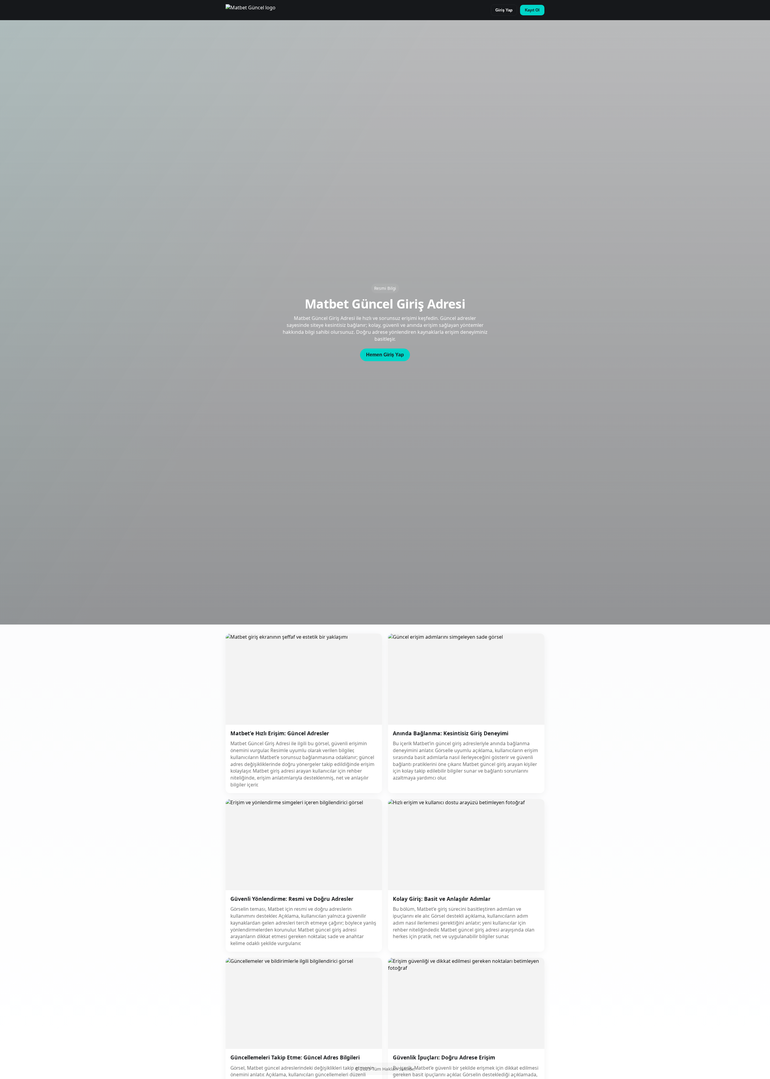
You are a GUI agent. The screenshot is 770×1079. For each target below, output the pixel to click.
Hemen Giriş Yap (385, 354)
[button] (385, 355)
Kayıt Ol (532, 10)
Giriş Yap (504, 10)
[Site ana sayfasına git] (251, 10)
